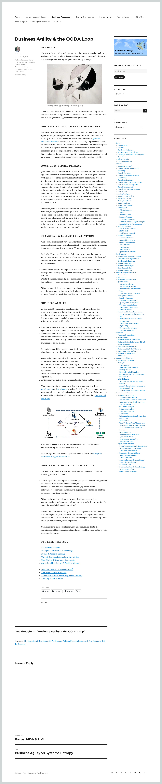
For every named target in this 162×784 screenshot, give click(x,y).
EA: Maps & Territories (126, 395)
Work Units (122, 275)
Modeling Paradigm (123, 194)
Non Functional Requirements (128, 259)
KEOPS (56, 22)
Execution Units (125, 215)
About (17, 17)
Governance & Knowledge (128, 439)
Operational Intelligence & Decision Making (60, 563)
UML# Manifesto (124, 203)
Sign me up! (119, 77)
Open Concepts (124, 365)
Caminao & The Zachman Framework (132, 400)
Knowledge (20, 22)
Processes (119, 333)
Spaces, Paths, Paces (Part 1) (129, 303)
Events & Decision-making (53, 554)
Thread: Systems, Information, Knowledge (60, 557)
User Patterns (124, 247)
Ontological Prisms (39, 22)
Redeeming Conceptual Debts (129, 453)
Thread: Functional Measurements (130, 182)
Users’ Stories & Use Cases (128, 307)
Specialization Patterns (127, 252)
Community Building (125, 162)
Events (121, 212)
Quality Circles (123, 282)
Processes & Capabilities (126, 335)
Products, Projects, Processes (126, 273)
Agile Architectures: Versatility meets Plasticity (61, 575)
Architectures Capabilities (128, 398)
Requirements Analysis (126, 266)
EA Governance (123, 414)
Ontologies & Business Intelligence (131, 374)
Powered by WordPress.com (38, 773)
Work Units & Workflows (128, 451)
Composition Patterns (127, 240)
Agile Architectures (26, 60)
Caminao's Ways (20, 773)
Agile (17, 60)
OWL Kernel (123, 377)
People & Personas (125, 217)
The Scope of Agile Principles (53, 572)
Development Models (125, 296)
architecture (62, 389)
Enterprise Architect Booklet (129, 435)
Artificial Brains (123, 379)
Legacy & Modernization (128, 455)
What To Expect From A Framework (131, 423)
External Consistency (126, 284)
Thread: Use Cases (124, 173)
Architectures (123, 17)
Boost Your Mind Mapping (128, 367)
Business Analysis (21, 62)
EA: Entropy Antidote (50, 548)
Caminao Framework (125, 166)
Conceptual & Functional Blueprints (131, 402)
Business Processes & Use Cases (129, 340)
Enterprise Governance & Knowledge (57, 551)
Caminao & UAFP (125, 432)
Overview (119, 164)
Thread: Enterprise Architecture (129, 189)
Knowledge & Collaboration (129, 372)
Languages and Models (36, 17)
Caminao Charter (123, 145)
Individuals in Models (127, 219)
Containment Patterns (127, 242)
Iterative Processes (126, 298)
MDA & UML (123, 231)
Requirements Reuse (125, 270)
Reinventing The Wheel (126, 360)
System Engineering (85, 17)
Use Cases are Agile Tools (128, 305)
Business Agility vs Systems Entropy (132, 467)
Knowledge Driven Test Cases (129, 293)
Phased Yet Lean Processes (127, 280)
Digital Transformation (126, 444)
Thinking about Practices (52, 578)
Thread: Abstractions (125, 180)
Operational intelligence (24, 69)
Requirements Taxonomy (127, 261)
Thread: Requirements (125, 187)
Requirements (121, 254)
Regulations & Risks (126, 441)
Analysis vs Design (124, 199)
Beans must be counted (127, 286)
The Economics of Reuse (128, 328)
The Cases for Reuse (126, 330)
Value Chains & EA (125, 458)
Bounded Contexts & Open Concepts (132, 222)
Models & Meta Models (127, 233)
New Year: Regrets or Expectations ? (57, 569)
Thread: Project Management (128, 185)
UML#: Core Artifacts (125, 205)
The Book (121, 148)
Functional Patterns (125, 236)
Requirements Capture (125, 263)
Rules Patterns (124, 245)
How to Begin (124, 421)
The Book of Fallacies (125, 150)
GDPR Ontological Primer (128, 472)
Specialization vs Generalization (130, 224)
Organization (19, 71)
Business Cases (123, 337)
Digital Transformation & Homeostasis (133, 446)
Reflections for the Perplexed (128, 152)
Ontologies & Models (125, 201)
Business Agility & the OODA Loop (129, 349)
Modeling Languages (125, 226)
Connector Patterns (126, 238)
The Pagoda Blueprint (127, 404)
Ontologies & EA (125, 370)
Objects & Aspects (125, 210)
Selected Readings (124, 159)
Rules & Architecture (125, 268)
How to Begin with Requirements (129, 256)
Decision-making (21, 67)
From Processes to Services (127, 347)
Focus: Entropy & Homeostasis (130, 448)
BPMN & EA (122, 356)
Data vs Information (126, 409)
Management (105, 17)
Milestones (122, 277)
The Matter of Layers (126, 407)
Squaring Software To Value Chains (131, 460)
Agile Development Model (128, 300)
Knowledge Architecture (124, 358)
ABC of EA (139, 17)
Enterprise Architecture (124, 393)
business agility (20, 74)
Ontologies (121, 363)
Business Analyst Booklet (126, 354)
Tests (121, 291)
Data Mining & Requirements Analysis (57, 560)
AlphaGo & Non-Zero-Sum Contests (132, 391)
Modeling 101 (122, 208)
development (47, 389)
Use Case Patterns (125, 310)
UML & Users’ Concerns (127, 229)
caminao (18, 54)
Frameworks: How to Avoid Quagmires (132, 425)
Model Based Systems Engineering (130, 312)
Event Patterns (124, 249)
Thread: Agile (122, 192)
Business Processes (61, 17)
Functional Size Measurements (130, 289)
